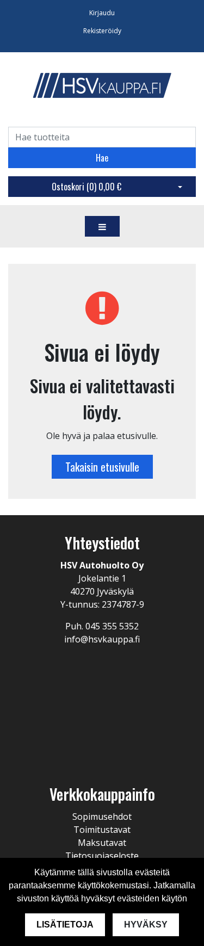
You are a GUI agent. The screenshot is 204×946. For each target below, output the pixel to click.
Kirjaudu (102, 12)
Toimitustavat (102, 830)
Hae (102, 157)
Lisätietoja (65, 924)
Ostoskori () (86, 186)
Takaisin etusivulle (102, 467)
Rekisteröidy (102, 30)
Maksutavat (102, 843)
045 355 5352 (112, 626)
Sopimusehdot (102, 817)
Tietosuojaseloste (102, 856)
